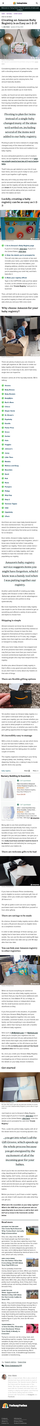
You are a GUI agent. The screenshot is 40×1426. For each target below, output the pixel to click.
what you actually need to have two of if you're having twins (20, 161)
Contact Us (5, 1423)
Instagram (31, 1395)
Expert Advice (10, 1362)
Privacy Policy (18, 1421)
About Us (5, 1421)
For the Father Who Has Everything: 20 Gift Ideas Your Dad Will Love (12, 1263)
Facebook (11, 1397)
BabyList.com (33, 1033)
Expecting (22, 1362)
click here (23, 249)
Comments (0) (13, 1366)
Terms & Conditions (20, 1423)
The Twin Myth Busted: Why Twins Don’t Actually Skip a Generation (13, 1231)
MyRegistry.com (17, 1033)
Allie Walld (6, 27)
